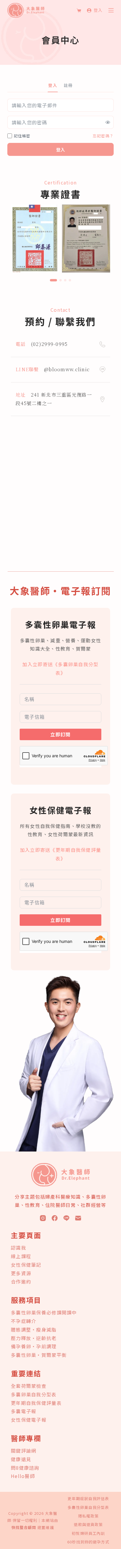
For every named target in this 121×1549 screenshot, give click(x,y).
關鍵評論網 (23, 1450)
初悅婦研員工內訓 (88, 1533)
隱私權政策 (88, 1516)
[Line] (66, 1218)
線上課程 (21, 1256)
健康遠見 (21, 1459)
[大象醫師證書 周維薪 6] (86, 237)
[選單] (111, 10)
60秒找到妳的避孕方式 (88, 1542)
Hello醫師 (23, 1475)
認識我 (18, 1247)
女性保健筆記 (26, 1264)
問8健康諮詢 (25, 1467)
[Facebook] (55, 1218)
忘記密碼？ (103, 135)
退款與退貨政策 (88, 1524)
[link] (35, 238)
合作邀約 (21, 1281)
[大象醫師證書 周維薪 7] (35, 237)
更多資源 (21, 1273)
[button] (53, 280)
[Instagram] (43, 1218)
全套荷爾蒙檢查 (28, 1385)
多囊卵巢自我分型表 (34, 1394)
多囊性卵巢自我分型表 (88, 1507)
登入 (60, 149)
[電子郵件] (78, 1218)
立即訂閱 (60, 734)
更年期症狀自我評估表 (88, 1498)
